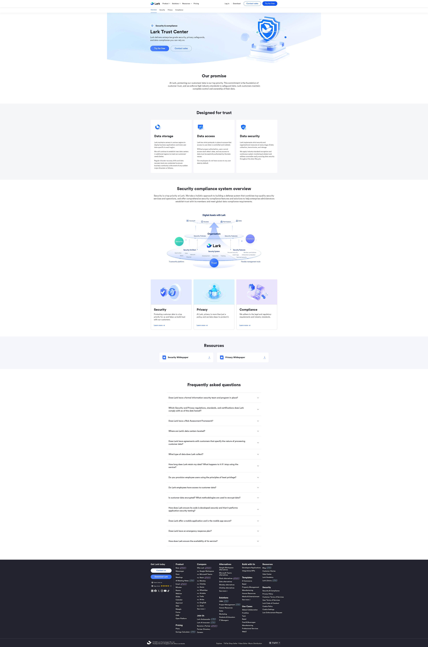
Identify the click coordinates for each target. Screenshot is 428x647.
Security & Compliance (271, 591)
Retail (244, 584)
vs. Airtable (201, 593)
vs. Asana (200, 587)
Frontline (245, 613)
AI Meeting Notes (182, 581)
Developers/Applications (251, 568)
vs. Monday (201, 581)
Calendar (179, 600)
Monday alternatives (227, 585)
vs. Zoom (200, 606)
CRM (221, 601)
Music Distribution (255, 643)
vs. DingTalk (201, 603)
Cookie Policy (267, 606)
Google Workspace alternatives (226, 569)
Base (177, 568)
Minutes (179, 587)
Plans (178, 629)
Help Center (267, 574)
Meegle (178, 609)
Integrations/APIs (248, 571)
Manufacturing (247, 590)
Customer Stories (269, 571)
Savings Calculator (183, 632)
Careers (200, 632)
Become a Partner (203, 626)
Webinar (179, 594)
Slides (178, 597)
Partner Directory (203, 629)
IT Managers (224, 620)
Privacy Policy (267, 594)
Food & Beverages (248, 622)
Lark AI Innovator (203, 623)
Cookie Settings (268, 609)
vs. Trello (200, 596)
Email (178, 584)
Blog (264, 568)
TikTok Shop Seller (230, 643)
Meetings (179, 577)
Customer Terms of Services (273, 597)
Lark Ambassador (203, 619)
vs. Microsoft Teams (204, 574)
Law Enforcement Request (272, 613)
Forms (178, 612)
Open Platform (181, 618)
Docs (177, 574)
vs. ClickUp (201, 584)
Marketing (223, 614)
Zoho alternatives (225, 582)
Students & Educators (227, 617)
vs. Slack (200, 578)
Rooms (178, 590)
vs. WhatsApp (202, 590)
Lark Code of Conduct (270, 603)
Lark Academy (267, 577)
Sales (221, 611)
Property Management (250, 587)
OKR (177, 615)
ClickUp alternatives (226, 588)
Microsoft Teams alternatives (225, 574)
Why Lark (200, 568)
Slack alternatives (226, 578)
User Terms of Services (271, 600)
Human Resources (226, 608)
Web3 (244, 632)
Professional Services (250, 629)
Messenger (180, 571)
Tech (244, 616)
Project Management (227, 605)
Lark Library (267, 581)
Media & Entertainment (250, 597)
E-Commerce (247, 581)
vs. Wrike (200, 600)
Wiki (177, 606)
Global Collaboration (250, 610)
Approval (179, 603)
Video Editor (242, 643)
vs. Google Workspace (205, 571)
